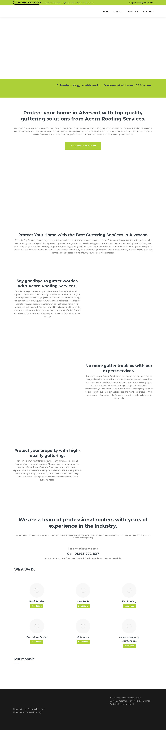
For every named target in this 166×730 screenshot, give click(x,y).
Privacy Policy (135, 701)
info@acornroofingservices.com (141, 3)
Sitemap (146, 701)
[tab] (102, 92)
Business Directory (33, 712)
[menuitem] (106, 11)
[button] (43, 87)
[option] (103, 85)
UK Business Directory (34, 709)
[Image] (37, 590)
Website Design (117, 704)
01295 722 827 (28, 2)
